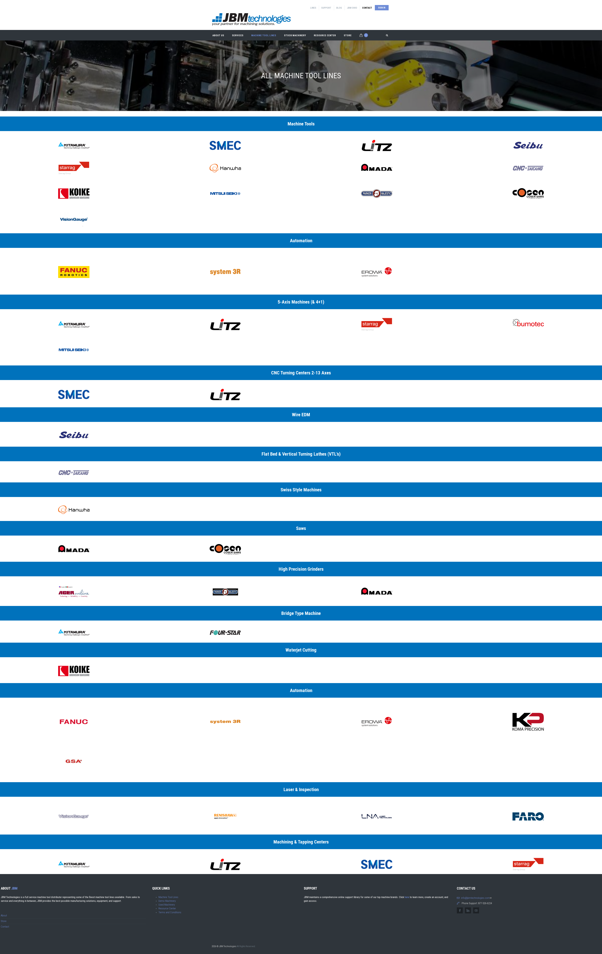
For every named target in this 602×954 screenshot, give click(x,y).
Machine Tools (301, 123)
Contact (367, 7)
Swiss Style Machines (301, 489)
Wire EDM (301, 414)
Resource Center (325, 35)
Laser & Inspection (301, 789)
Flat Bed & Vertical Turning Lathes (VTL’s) (301, 454)
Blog (339, 7)
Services (237, 35)
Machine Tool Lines (263, 35)
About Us (218, 35)
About (4, 915)
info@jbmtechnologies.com (476, 897)
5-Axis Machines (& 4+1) (301, 301)
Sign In (381, 7)
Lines (313, 7)
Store (348, 35)
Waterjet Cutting (301, 650)
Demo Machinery (167, 900)
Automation (301, 240)
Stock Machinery (295, 35)
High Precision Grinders (301, 569)
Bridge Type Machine (301, 613)
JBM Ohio (352, 7)
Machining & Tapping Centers (301, 841)
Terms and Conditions (169, 912)
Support (326, 7)
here (407, 897)
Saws (301, 528)
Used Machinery (166, 904)
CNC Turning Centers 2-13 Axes (301, 372)
